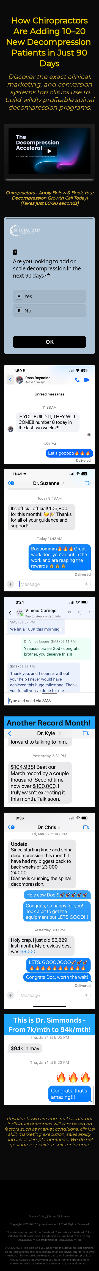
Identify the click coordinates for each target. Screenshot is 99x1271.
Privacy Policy (37, 1216)
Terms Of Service (59, 1216)
